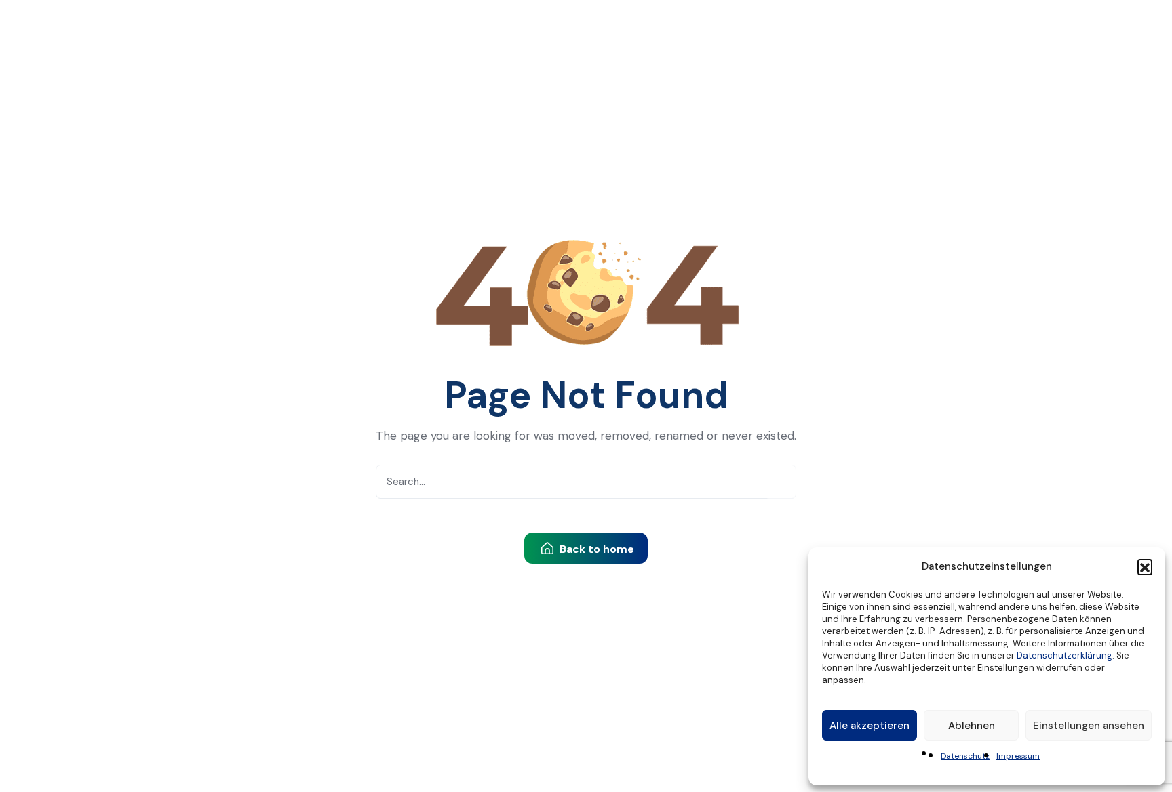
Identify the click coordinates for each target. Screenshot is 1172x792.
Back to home (595, 549)
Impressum (1018, 756)
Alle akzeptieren (869, 725)
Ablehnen (971, 725)
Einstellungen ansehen (1088, 725)
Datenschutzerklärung (1064, 655)
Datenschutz (965, 756)
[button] (1145, 566)
